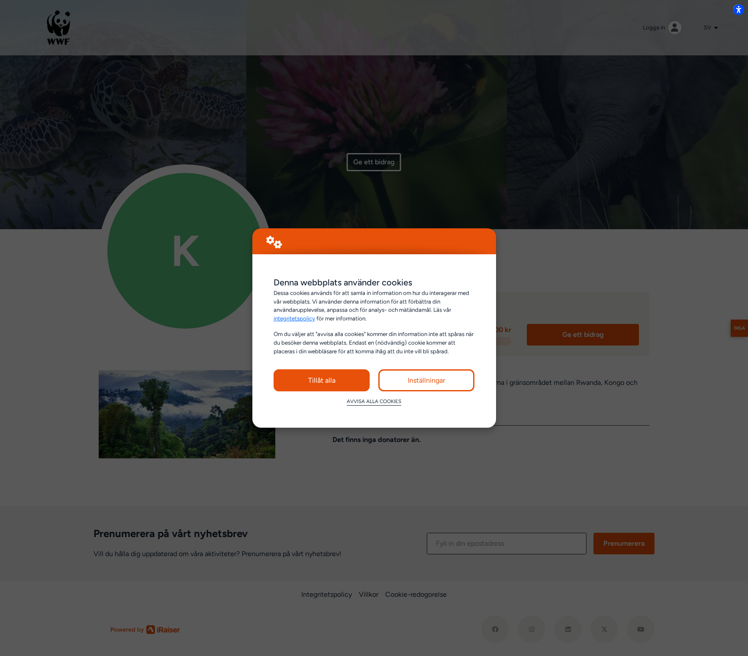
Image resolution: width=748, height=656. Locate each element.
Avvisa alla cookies (374, 401)
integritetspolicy (294, 318)
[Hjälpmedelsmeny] (738, 9)
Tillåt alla (321, 380)
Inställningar (426, 380)
